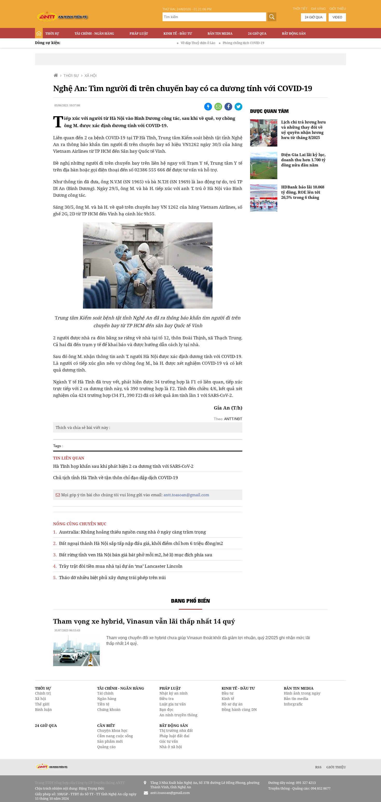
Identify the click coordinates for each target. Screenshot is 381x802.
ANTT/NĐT (233, 419)
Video (337, 17)
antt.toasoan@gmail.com (186, 494)
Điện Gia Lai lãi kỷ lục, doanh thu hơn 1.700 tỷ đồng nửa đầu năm (303, 159)
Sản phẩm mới (110, 741)
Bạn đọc (166, 709)
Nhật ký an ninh (173, 693)
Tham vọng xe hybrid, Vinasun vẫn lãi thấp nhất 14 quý (144, 621)
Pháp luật (139, 33)
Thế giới (42, 704)
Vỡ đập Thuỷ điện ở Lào (184, 43)
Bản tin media (296, 698)
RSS (318, 767)
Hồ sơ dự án (232, 704)
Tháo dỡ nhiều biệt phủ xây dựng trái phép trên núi (109, 577)
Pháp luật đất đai (174, 735)
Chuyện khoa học (112, 730)
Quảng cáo (106, 746)
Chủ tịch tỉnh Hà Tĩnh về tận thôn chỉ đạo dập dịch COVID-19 (115, 477)
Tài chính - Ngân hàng (94, 33)
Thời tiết (300, 9)
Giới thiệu (337, 9)
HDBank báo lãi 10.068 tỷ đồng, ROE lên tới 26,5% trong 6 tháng (302, 192)
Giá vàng (318, 9)
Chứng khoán (109, 709)
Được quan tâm (269, 111)
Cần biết (106, 725)
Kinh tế (228, 698)
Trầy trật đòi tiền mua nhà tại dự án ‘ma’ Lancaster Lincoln (117, 566)
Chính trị (43, 693)
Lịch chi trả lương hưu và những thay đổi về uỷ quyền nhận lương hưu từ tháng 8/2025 (303, 129)
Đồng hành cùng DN (239, 709)
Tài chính (105, 693)
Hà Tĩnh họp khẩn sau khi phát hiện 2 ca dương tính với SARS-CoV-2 (123, 466)
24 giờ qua (313, 17)
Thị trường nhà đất (176, 730)
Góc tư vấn (168, 741)
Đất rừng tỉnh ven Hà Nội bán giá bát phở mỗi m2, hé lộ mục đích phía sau (132, 555)
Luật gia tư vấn (172, 704)
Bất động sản (294, 33)
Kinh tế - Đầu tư (178, 33)
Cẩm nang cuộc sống (115, 735)
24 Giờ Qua (257, 33)
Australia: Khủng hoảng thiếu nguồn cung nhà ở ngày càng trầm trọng (129, 532)
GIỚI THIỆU (336, 767)
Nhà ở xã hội (170, 746)
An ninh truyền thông (178, 714)
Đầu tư (227, 693)
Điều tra (166, 698)
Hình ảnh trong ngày (302, 693)
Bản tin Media (220, 33)
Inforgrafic (293, 704)
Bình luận (43, 709)
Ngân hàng (106, 698)
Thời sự (52, 33)
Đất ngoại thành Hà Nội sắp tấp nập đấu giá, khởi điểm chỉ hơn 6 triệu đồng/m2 (138, 543)
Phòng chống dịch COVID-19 (230, 43)
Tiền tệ (103, 704)
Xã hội (40, 698)
